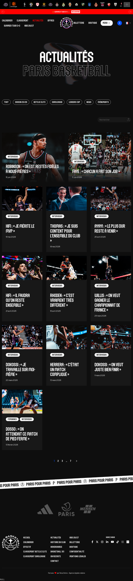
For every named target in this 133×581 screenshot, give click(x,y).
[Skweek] (128, 542)
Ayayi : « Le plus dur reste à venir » (110, 228)
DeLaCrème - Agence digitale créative (72, 573)
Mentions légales (77, 556)
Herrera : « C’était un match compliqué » (64, 369)
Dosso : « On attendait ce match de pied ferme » (22, 434)
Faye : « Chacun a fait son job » (96, 171)
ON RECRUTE (56, 556)
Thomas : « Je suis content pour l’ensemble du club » (65, 233)
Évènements (103, 102)
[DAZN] (122, 542)
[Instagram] (102, 542)
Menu (105, 23)
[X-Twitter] (97, 542)
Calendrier (7, 20)
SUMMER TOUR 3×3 (12, 25)
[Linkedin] (107, 542)
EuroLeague (57, 102)
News (89, 102)
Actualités (38, 20)
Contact (55, 561)
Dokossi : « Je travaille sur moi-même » (20, 369)
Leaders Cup (74, 102)
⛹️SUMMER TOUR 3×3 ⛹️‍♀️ (65, 12)
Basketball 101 (57, 551)
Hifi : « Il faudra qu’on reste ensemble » (18, 300)
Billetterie (79, 23)
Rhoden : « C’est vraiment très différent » (62, 300)
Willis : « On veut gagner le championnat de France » (107, 302)
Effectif (27, 547)
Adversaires (56, 547)
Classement (22, 20)
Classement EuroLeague (34, 556)
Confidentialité (76, 551)
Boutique (92, 23)
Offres (51, 20)
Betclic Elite (39, 102)
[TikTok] (118, 542)
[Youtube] (112, 542)
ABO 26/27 (29, 25)
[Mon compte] (119, 23)
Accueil (26, 537)
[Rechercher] (128, 119)
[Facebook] (92, 542)
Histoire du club (58, 542)
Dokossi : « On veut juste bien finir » (109, 367)
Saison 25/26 (21, 102)
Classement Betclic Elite (35, 551)
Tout (6, 102)
